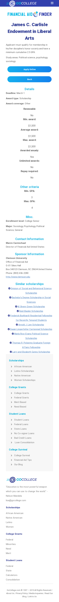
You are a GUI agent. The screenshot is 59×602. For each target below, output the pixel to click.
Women (10, 526)
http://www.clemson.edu (18, 276)
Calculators (11, 575)
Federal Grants (21, 397)
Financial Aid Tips (23, 460)
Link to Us (32, 596)
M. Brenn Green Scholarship (31, 306)
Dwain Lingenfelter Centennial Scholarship (31, 329)
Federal (9, 539)
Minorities (11, 544)
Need (8, 548)
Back (29, 79)
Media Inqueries (36, 593)
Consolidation (13, 579)
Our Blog (18, 464)
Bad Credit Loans (22, 438)
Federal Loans (21, 424)
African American (23, 366)
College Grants (21, 393)
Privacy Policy (22, 593)
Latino (9, 522)
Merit (8, 553)
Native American (22, 375)
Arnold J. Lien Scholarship (31, 324)
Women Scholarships (24, 380)
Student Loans (21, 419)
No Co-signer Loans (24, 433)
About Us (10, 593)
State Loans (20, 428)
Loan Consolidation (24, 442)
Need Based (20, 406)
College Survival (22, 455)
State (8, 570)
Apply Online (30, 69)
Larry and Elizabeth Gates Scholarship (31, 352)
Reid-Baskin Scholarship (31, 311)
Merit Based (20, 402)
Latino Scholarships (24, 371)
